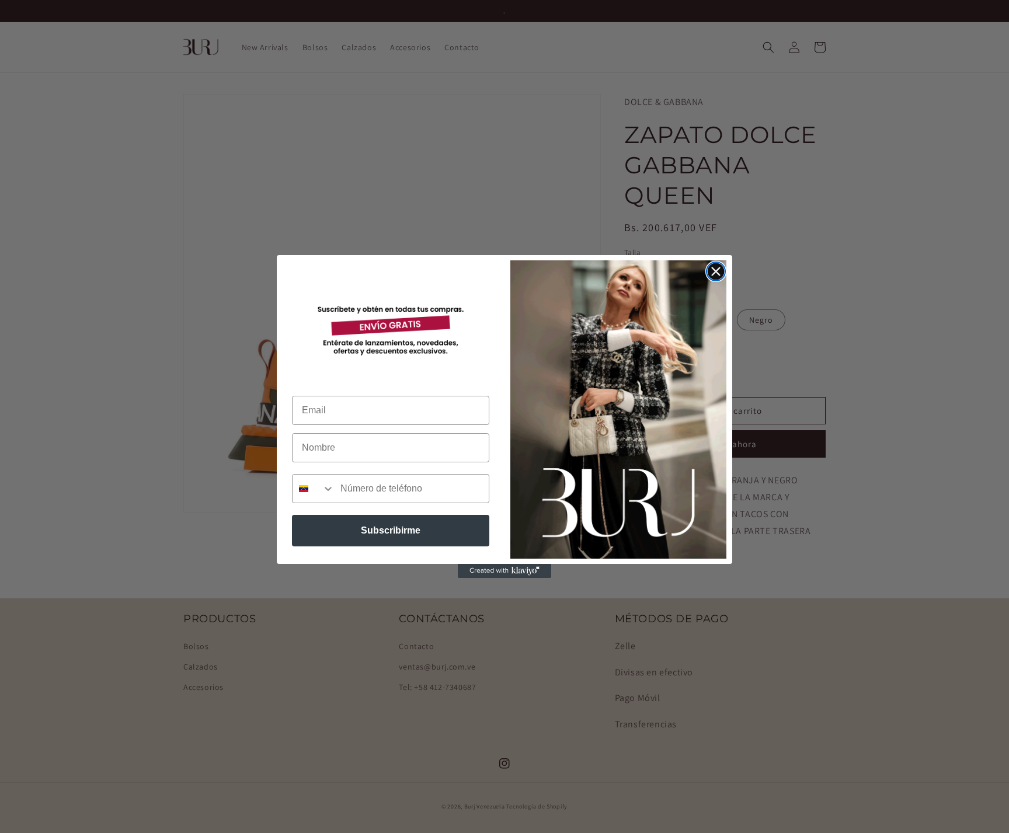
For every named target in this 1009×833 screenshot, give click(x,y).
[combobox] (314, 489)
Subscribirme (390, 530)
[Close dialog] (716, 271)
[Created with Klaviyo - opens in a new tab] (504, 571)
